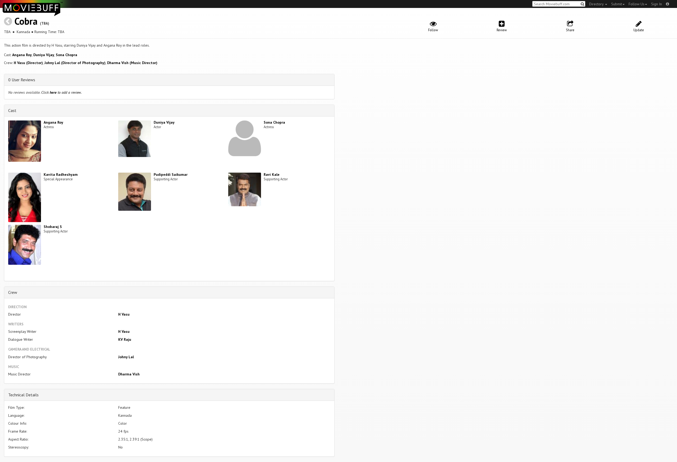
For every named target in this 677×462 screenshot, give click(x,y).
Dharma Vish (129, 374)
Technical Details (23, 394)
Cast (12, 110)
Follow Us (636, 4)
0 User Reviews (21, 79)
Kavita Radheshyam (61, 174)
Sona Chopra (66, 54)
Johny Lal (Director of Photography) (75, 62)
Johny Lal (126, 357)
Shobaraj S (53, 226)
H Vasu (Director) (28, 62)
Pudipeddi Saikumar (170, 174)
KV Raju (124, 339)
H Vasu (124, 314)
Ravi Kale (272, 174)
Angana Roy (22, 54)
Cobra (26, 21)
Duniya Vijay (43, 54)
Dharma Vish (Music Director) (132, 62)
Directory (597, 4)
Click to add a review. (61, 92)
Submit (616, 4)
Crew (12, 292)
